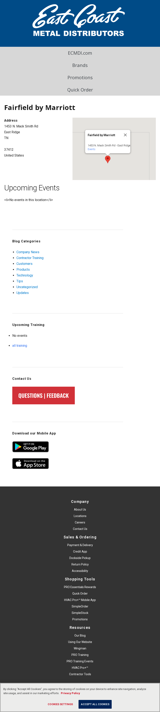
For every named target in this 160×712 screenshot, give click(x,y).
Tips (19, 281)
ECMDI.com (80, 53)
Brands (80, 65)
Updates (22, 293)
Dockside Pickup (80, 558)
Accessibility (80, 571)
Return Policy (80, 564)
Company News (27, 252)
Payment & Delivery (80, 545)
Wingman (80, 648)
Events (91, 149)
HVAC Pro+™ (80, 667)
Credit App (80, 551)
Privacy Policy (70, 693)
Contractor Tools (80, 674)
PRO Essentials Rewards (80, 587)
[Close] (125, 135)
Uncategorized (27, 287)
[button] (107, 159)
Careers (80, 522)
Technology (24, 275)
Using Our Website (80, 642)
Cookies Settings (60, 704)
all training (19, 346)
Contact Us (80, 529)
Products (23, 269)
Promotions (80, 77)
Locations (80, 516)
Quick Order (80, 89)
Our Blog (80, 635)
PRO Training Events (80, 661)
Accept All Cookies (95, 704)
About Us (80, 509)
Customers (24, 264)
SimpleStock (80, 613)
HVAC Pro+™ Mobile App (80, 600)
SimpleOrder (80, 606)
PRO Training (80, 654)
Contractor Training (30, 258)
